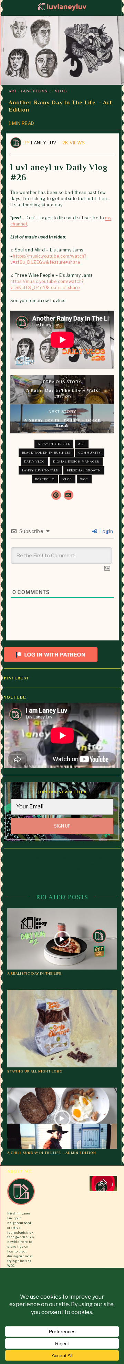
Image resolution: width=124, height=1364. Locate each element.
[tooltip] (56, 495)
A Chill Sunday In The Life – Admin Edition (51, 1153)
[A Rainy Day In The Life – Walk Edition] (62, 389)
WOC (84, 479)
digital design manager (76, 461)
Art (13, 91)
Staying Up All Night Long (35, 1071)
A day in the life (54, 443)
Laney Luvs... (36, 91)
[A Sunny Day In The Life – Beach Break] (62, 418)
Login (105, 531)
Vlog (61, 91)
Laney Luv (43, 142)
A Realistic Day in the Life (34, 973)
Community (90, 452)
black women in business (46, 452)
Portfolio (44, 479)
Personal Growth (84, 470)
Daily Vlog (34, 461)
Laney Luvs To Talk (40, 470)
